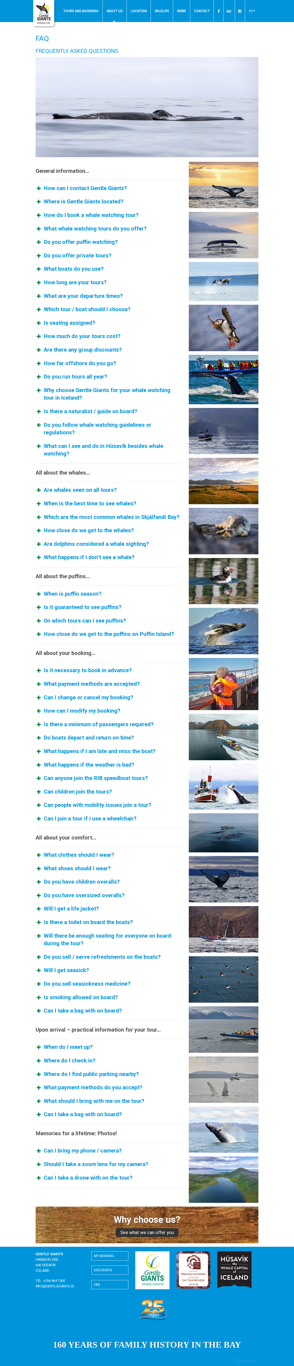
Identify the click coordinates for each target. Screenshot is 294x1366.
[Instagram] (240, 11)
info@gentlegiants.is (55, 1286)
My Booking (104, 1256)
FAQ (97, 1285)
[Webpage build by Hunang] (245, 1362)
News (181, 11)
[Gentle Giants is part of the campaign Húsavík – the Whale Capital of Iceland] (234, 1270)
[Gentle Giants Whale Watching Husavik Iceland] (44, 14)
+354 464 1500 (54, 1281)
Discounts (103, 1270)
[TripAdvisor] (229, 11)
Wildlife (162, 11)
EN (251, 11)
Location (139, 11)
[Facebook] (219, 11)
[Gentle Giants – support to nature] (152, 1270)
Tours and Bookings (81, 11)
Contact (202, 11)
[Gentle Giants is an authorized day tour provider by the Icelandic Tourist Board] (193, 1270)
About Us (115, 11)
